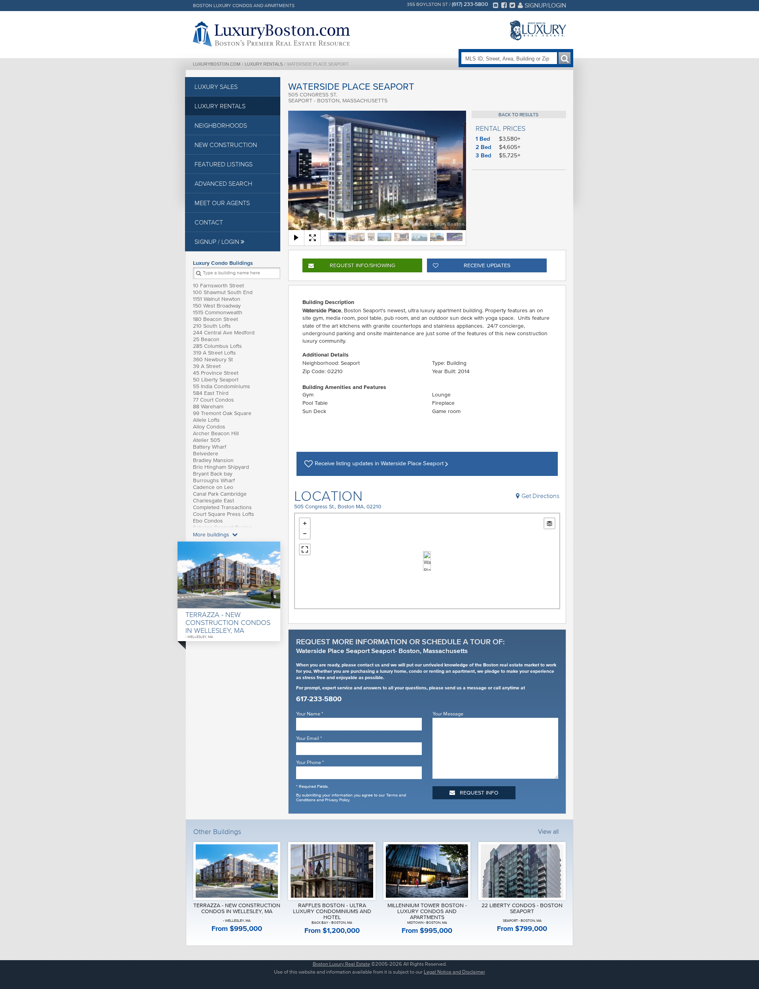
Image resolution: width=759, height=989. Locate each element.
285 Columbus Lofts (217, 346)
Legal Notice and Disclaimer (454, 972)
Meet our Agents (222, 202)
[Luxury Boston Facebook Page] (504, 5)
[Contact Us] (495, 5)
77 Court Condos (213, 400)
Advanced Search (223, 183)
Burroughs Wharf (214, 480)
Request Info (362, 265)
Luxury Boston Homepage (271, 34)
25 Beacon (206, 339)
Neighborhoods (220, 125)
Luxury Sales (216, 86)
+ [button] (305, 523)
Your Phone (310, 762)
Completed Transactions (222, 507)
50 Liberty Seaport (215, 380)
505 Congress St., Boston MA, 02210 (337, 507)
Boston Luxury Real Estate (341, 964)
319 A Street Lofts (214, 353)
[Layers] (549, 523)
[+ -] (427, 560)
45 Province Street (215, 373)
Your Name (309, 714)
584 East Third (210, 393)
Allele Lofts (206, 420)
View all (548, 831)
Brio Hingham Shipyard (221, 467)
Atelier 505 (206, 440)
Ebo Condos (208, 521)
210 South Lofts (212, 326)
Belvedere (205, 454)
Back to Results (518, 114)
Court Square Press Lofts (223, 514)
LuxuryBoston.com (216, 64)
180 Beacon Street (215, 319)
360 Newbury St (213, 359)
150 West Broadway (217, 306)
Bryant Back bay (212, 474)
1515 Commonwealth (217, 312)
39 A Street (207, 366)
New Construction (225, 144)
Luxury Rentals (264, 64)
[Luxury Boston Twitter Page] (512, 5)
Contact (208, 222)
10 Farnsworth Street (218, 286)
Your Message (447, 714)
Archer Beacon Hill (216, 433)
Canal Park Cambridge (220, 494)
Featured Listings (223, 164)
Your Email (309, 738)
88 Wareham (208, 407)
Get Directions (540, 495)
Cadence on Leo (213, 487)
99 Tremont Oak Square (222, 413)
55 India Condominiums (221, 386)
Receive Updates (487, 265)
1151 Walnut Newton (216, 299)
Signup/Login (544, 5)
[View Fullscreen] (305, 549)
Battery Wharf (209, 447)
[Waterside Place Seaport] (427, 561)
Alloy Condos (209, 427)
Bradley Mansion (213, 460)
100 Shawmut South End (223, 292)
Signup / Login (217, 241)
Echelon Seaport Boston (222, 527)
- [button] (305, 533)
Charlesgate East (213, 501)
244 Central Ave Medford (224, 333)
